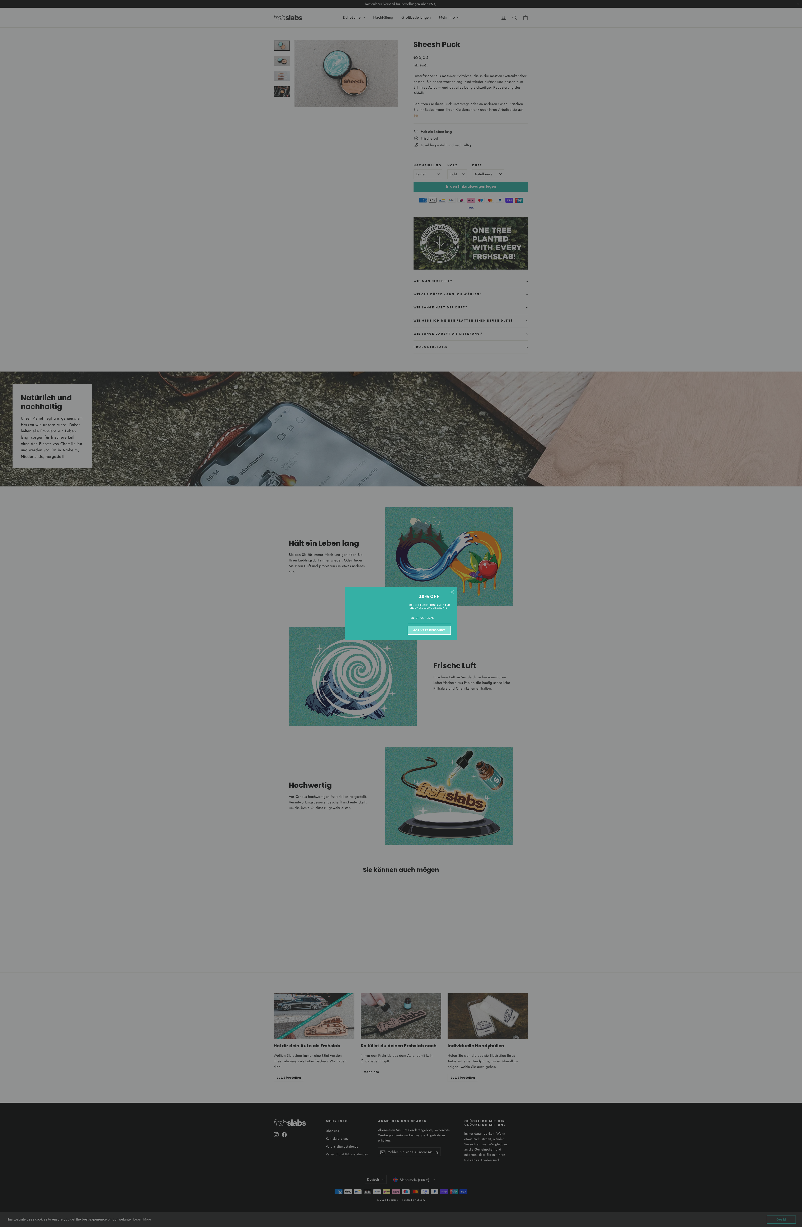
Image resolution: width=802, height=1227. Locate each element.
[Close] (452, 592)
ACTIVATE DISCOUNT (429, 630)
